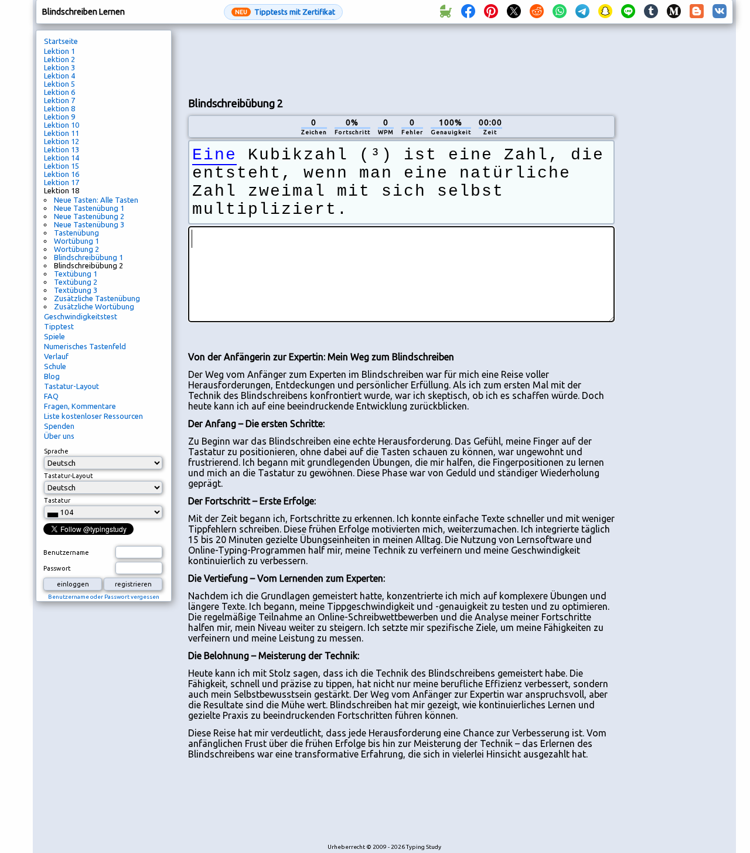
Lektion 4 (59, 75)
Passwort (57, 568)
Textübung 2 (75, 282)
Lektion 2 (59, 59)
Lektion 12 (61, 141)
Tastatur (57, 500)
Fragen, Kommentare (80, 406)
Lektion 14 (61, 157)
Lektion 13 (61, 149)
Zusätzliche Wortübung (94, 306)
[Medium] (674, 11)
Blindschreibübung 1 (88, 257)
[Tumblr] (651, 11)
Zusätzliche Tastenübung (97, 298)
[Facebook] (468, 11)
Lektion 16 (61, 174)
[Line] (628, 11)
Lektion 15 (61, 166)
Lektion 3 (59, 67)
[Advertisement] (401, 59)
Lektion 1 (59, 51)
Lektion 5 (59, 84)
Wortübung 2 (76, 249)
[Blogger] (697, 11)
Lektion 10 (61, 125)
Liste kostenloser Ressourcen (93, 416)
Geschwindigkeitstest (80, 316)
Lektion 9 (59, 116)
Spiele (54, 336)
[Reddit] (537, 11)
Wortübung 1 (76, 241)
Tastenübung (76, 232)
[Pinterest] (491, 11)
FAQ (51, 396)
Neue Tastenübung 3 (89, 224)
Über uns (59, 436)
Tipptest (59, 326)
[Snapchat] (605, 11)
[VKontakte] (719, 11)
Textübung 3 (75, 290)
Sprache (56, 451)
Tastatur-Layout (71, 386)
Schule (55, 366)
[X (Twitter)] (514, 11)
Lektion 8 (59, 108)
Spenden (59, 426)
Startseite (61, 41)
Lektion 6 (59, 92)
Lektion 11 (61, 133)
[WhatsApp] (560, 11)
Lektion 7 (59, 100)
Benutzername (66, 552)
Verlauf (56, 356)
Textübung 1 (75, 273)
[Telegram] (582, 11)
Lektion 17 (61, 182)
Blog (52, 376)
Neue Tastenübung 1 (89, 208)
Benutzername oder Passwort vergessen (103, 596)
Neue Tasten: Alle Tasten (96, 200)
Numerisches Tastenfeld (85, 346)
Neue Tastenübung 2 (89, 216)
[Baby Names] (445, 11)
